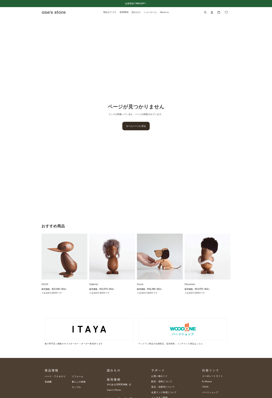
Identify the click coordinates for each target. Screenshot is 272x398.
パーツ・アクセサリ (55, 376)
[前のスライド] (46, 256)
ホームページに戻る (136, 126)
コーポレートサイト (212, 376)
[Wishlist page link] (226, 12)
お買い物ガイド (159, 376)
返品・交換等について (162, 387)
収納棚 (48, 381)
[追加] (82, 274)
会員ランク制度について (164, 392)
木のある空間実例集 (117, 384)
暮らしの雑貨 (79, 381)
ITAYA (205, 387)
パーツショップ (210, 392)
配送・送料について (161, 381)
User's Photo (114, 390)
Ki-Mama (207, 381)
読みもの (114, 370)
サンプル (76, 387)
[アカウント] (211, 12)
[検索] (205, 12)
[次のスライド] (82, 256)
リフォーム (77, 376)
